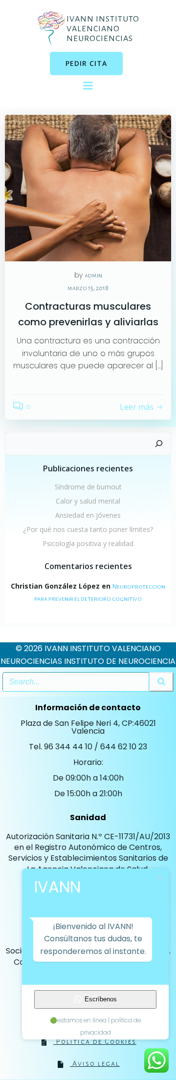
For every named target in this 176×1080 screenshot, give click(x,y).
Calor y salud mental (88, 501)
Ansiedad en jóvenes (88, 515)
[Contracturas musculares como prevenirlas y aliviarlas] (88, 187)
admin (93, 275)
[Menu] (88, 86)
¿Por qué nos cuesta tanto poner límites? (88, 529)
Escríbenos (101, 999)
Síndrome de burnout (88, 486)
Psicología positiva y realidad (88, 543)
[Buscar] (159, 443)
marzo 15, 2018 (88, 288)
